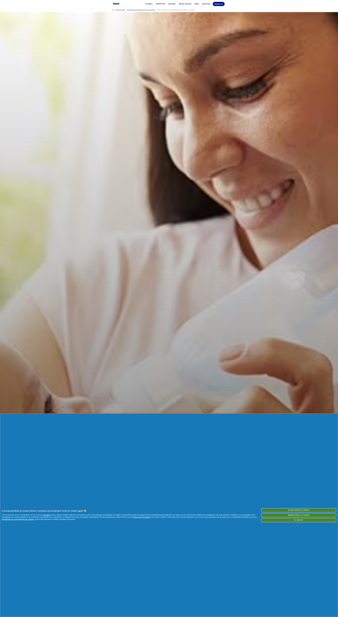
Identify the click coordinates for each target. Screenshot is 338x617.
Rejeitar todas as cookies (298, 515)
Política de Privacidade (142, 517)
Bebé (197, 4)
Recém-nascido (185, 4)
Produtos (149, 4)
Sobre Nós (206, 4)
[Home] (116, 3)
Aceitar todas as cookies (298, 510)
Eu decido (298, 520)
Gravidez (172, 4)
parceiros (46, 515)
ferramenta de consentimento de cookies (18, 519)
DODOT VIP (160, 4)
